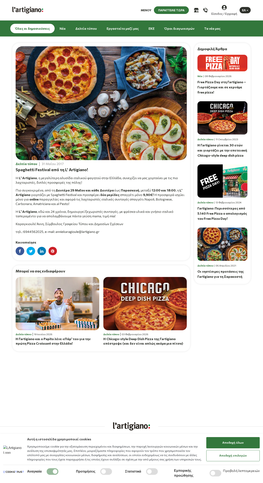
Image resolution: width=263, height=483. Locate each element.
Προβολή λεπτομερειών (241, 471)
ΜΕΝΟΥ (146, 10)
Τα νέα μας (212, 28)
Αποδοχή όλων (233, 442)
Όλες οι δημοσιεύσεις (32, 28)
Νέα (63, 28)
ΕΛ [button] (244, 10)
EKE (152, 28)
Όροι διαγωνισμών (179, 28)
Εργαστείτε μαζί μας (123, 28)
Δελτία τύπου (86, 28)
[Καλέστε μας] (205, 10)
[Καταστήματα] (195, 10)
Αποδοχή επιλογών (233, 455)
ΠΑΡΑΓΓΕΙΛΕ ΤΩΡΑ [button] (171, 10)
